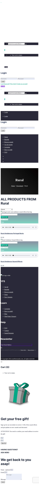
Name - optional (5, 470)
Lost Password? (5, 84)
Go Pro (3, 86)
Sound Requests (9, 333)
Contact (6, 330)
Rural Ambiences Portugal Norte (12, 233)
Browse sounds (8, 292)
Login (6, 63)
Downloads (19, 186)
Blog (5, 314)
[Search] (26, 44)
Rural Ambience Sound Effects (11, 261)
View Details (4, 219)
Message (3, 479)
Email (2, 472)
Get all (6, 287)
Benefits (6, 289)
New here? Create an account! (18, 84)
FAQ (5, 328)
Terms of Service (31, 350)
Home (13, 186)
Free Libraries (8, 297)
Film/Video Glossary (10, 316)
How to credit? (8, 311)
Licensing (7, 309)
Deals (6, 294)
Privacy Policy (23, 350)
